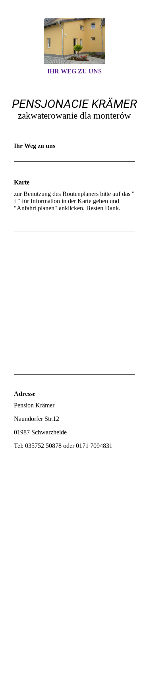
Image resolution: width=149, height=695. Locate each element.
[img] (74, 41)
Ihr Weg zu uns (74, 71)
